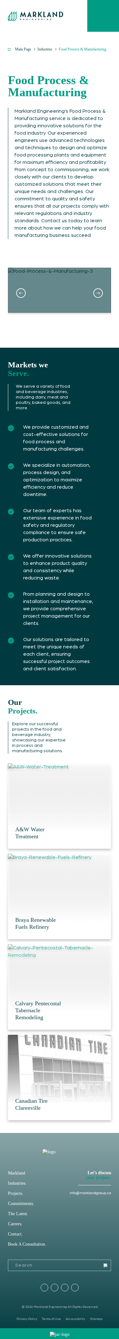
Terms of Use (51, 1319)
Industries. (17, 1183)
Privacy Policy (27, 1319)
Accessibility (75, 1319)
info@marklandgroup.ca (90, 1193)
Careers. (15, 1224)
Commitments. (21, 1203)
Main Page (23, 49)
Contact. (15, 1234)
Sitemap (96, 1319)
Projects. (15, 1193)
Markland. (17, 1173)
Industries (44, 49)
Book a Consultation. (27, 1244)
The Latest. (18, 1213)
